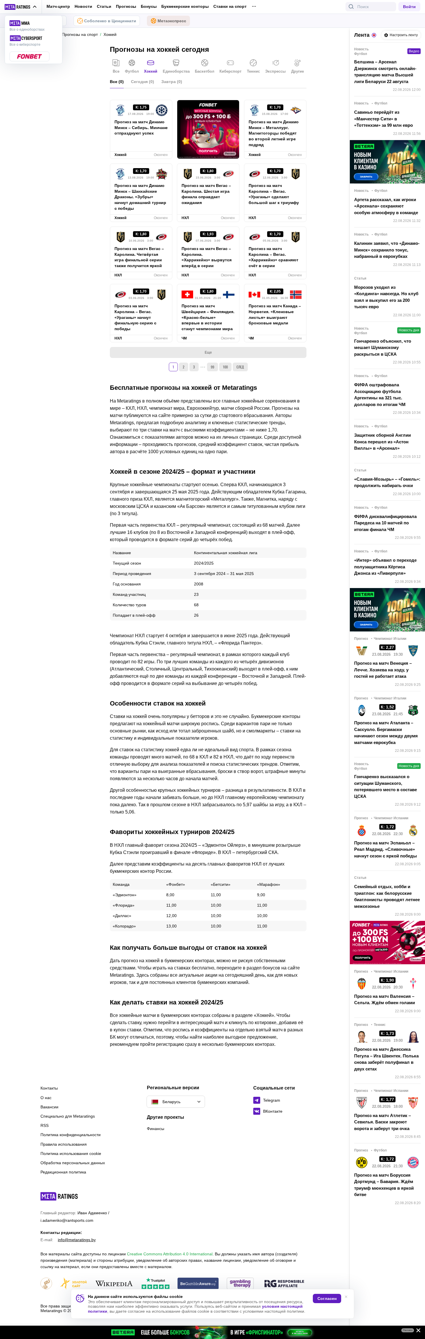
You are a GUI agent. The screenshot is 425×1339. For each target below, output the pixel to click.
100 (225, 366)
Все (116, 71)
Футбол (132, 71)
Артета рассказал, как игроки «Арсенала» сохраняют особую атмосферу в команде (386, 206)
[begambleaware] (198, 1284)
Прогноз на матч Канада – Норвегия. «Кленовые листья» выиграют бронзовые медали (275, 315)
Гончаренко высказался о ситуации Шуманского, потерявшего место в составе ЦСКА (385, 786)
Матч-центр (58, 6)
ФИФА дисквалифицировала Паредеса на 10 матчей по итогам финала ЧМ (385, 523)
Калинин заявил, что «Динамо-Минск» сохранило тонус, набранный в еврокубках (387, 250)
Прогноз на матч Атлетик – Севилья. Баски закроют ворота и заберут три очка (382, 1122)
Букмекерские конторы (185, 6)
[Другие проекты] (21, 7)
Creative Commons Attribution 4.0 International (169, 1254)
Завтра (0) (171, 81)
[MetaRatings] (59, 1196)
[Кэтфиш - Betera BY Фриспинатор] (212, 1332)
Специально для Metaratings (67, 1116)
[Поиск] (351, 6)
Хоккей (150, 71)
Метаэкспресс (172, 21)
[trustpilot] (155, 1284)
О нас (45, 1097)
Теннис (253, 71)
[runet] (46, 1284)
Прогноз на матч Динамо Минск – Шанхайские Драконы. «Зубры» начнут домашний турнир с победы (140, 197)
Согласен (327, 1298)
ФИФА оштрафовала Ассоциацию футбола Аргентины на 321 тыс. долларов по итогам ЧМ (380, 394)
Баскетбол (204, 71)
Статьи (104, 6)
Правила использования (63, 1144)
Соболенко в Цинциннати (110, 21)
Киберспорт (230, 71)
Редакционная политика (63, 1172)
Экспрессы (275, 71)
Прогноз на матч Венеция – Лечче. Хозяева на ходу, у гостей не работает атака (383, 670)
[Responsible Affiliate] (284, 1284)
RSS (44, 1125)
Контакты (49, 1088)
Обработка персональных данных (72, 1162)
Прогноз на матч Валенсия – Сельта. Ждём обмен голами (384, 999)
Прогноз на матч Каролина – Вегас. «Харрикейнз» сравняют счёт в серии (273, 257)
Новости (83, 6)
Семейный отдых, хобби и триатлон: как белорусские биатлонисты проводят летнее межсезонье (387, 896)
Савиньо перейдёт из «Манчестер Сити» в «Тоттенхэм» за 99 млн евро (383, 119)
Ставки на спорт (230, 6)
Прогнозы (126, 6)
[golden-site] (73, 1284)
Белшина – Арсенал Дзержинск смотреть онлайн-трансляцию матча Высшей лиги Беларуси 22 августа (385, 71)
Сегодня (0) (142, 81)
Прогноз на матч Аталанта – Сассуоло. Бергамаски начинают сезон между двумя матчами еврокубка (386, 732)
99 (212, 366)
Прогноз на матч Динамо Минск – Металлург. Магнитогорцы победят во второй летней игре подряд (274, 133)
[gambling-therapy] (240, 1284)
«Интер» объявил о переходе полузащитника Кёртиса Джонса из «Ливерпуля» (385, 567)
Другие (297, 71)
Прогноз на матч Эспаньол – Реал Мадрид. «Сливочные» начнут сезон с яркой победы (385, 849)
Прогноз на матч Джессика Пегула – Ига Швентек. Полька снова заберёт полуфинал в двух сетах (386, 1059)
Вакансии (49, 1107)
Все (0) (117, 81)
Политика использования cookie (70, 1153)
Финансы (155, 1128)
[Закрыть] (416, 1331)
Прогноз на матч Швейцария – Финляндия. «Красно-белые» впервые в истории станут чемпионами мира (208, 317)
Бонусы (149, 6)
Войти (409, 6)
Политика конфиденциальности (70, 1134)
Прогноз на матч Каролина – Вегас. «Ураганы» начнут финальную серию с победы (135, 317)
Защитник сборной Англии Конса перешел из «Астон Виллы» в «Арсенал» (382, 442)
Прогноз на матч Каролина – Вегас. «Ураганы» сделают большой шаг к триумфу (274, 194)
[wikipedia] (114, 1284)
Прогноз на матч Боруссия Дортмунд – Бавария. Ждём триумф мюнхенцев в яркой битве (384, 1185)
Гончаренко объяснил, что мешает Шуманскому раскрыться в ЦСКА (382, 348)
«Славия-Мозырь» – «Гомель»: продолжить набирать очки (387, 482)
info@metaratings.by (77, 1239)
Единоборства (176, 71)
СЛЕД (240, 366)
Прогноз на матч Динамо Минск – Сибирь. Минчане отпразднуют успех (141, 128)
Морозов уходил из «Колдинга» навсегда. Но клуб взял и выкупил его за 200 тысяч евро (386, 297)
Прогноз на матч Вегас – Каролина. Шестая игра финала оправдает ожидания (206, 194)
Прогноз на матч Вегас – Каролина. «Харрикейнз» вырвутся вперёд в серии (207, 257)
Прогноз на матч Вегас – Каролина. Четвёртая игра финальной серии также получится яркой (139, 257)
